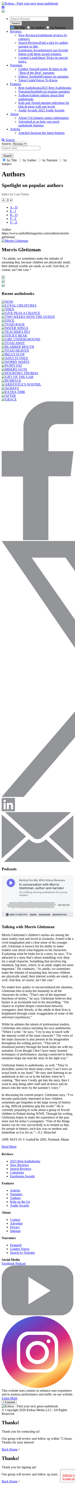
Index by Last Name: (15, 194)
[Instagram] (37, 1387)
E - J (13, 211)
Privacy (15, 1227)
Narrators (16, 65)
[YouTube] (37, 1314)
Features (15, 84)
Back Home (10, 1449)
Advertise (16, 1223)
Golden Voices (19, 1249)
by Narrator (58, 27)
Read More (9, 1146)
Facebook (8, 1263)
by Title (20, 27)
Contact (15, 1219)
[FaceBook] (3, 281)
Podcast (20, 1263)
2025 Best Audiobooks (25, 1161)
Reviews (15, 31)
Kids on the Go (20, 1201)
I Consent (9, 1402)
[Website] (3, 285)
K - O (14, 215)
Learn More (9, 1398)
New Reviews (19, 1165)
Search (10, 140)
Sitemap (15, 1231)
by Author (38, 27)
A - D (14, 207)
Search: (7, 143)
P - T (13, 218)
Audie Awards (19, 1205)
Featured (15, 1245)
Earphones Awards (22, 1176)
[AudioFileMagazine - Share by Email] (37, 861)
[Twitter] (3, 277)
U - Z (13, 222)
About (14, 114)
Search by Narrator (22, 1252)
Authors (15, 1198)
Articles (15, 129)
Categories (17, 1172)
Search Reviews (20, 1168)
